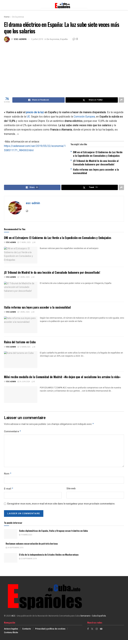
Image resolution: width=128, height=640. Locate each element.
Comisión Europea (84, 116)
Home (7, 16)
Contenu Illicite (11, 632)
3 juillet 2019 (37, 39)
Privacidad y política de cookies (50, 628)
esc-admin (20, 39)
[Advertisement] (64, 67)
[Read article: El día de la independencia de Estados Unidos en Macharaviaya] (10, 558)
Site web (71, 488)
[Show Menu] (5, 5)
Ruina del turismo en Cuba (20, 342)
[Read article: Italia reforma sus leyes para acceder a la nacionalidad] (20, 324)
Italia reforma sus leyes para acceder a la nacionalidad (96, 171)
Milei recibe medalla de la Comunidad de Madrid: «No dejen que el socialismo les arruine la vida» (62, 377)
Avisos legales (11, 628)
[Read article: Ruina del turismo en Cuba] (20, 359)
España (64, 39)
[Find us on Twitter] (92, 629)
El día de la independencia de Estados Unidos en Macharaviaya (48, 554)
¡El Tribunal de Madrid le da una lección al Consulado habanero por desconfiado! (95, 162)
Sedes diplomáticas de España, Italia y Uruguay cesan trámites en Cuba (53, 530)
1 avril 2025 (24, 277)
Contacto (26, 628)
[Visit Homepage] (64, 5)
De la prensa (18, 16)
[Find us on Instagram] (97, 629)
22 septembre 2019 (28, 559)
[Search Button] (122, 5)
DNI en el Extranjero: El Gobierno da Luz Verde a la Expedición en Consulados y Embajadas (97, 153)
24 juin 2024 (24, 381)
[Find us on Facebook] (88, 629)
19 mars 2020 (26, 535)
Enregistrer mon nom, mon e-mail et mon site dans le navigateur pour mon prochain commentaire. (61, 503)
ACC (13, 615)
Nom (8, 473)
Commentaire (12, 431)
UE (28, 116)
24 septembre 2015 (15, 548)
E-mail (8, 488)
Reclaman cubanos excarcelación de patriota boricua (32, 543)
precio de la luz (35, 112)
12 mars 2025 (24, 347)
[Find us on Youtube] (101, 629)
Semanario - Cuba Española (93, 615)
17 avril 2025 (25, 242)
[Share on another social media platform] (121, 100)
